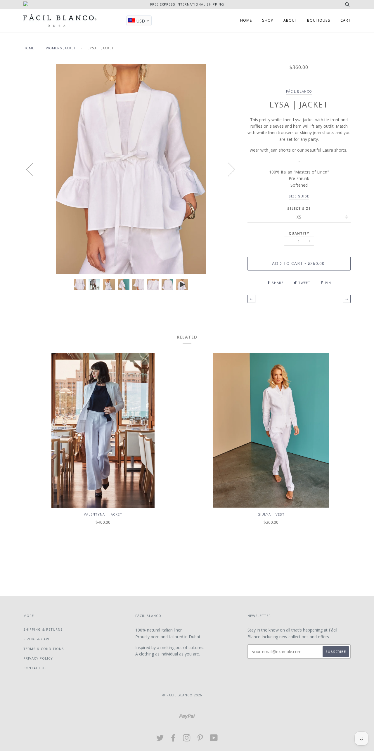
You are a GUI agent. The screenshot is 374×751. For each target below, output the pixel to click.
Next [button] (228, 169)
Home (28, 48)
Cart (345, 20)
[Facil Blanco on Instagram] (187, 739)
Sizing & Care (36, 639)
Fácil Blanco (299, 91)
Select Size (299, 208)
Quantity (299, 233)
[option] (131, 169)
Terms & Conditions (43, 648)
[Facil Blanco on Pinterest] (200, 739)
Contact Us (35, 668)
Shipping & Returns (43, 629)
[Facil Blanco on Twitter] (160, 739)
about (290, 20)
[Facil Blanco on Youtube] (214, 739)
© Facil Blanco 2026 (182, 695)
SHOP (267, 20)
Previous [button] (33, 169)
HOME (246, 20)
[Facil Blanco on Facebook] (173, 739)
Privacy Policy (38, 658)
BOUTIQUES (318, 20)
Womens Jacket (61, 48)
